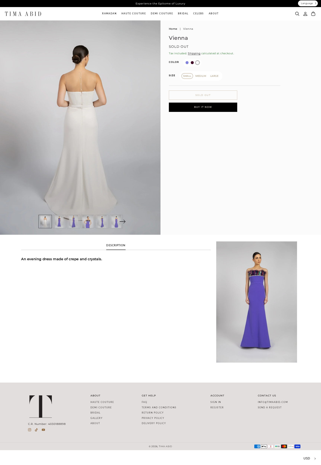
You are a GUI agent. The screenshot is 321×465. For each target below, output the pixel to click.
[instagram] (29, 430)
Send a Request (270, 407)
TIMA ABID (165, 446)
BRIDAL (95, 413)
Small (187, 75)
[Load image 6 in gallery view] (116, 221)
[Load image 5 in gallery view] (102, 221)
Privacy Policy (153, 418)
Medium (200, 75)
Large (214, 75)
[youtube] (43, 430)
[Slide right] (122, 221)
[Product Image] (80, 127)
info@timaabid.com (273, 402)
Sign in (215, 402)
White (197, 62)
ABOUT (95, 423)
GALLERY (96, 418)
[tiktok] (36, 430)
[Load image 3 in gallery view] (73, 221)
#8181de (187, 62)
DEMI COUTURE (101, 407)
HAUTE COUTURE (102, 402)
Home (173, 28)
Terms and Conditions (159, 407)
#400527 (192, 62)
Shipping (194, 53)
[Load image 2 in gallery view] (59, 221)
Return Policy (153, 413)
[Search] (297, 13)
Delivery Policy (154, 423)
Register (217, 407)
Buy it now (203, 107)
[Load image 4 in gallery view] (88, 221)
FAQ (144, 402)
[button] (297, 13)
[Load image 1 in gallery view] (45, 221)
